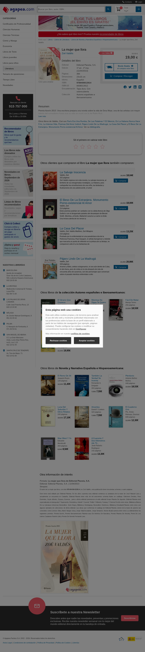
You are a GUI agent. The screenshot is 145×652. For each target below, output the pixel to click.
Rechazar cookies (58, 340)
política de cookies (80, 333)
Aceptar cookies (87, 340)
